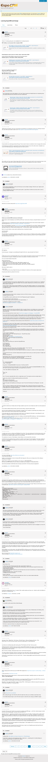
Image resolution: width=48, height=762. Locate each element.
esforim (8, 177)
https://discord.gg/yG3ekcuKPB (21, 203)
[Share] (45, 36)
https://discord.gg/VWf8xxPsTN (15, 166)
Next (45, 746)
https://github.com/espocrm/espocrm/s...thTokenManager (19, 736)
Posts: (6, 36)
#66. (44, 291)
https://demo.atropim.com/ (15, 553)
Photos (16, 25)
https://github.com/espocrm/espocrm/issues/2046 (19, 46)
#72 (45, 588)
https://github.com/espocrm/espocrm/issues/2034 (19, 77)
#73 (45, 638)
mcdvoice (14, 591)
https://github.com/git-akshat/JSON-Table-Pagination (28, 129)
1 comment (7, 87)
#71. (44, 561)
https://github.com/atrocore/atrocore (15, 554)
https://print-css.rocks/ (13, 673)
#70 (45, 478)
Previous (12, 746)
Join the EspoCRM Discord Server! (15, 165)
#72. (44, 600)
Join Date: (6, 35)
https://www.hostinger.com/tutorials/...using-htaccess (20, 223)
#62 (45, 126)
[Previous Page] (34, 28)
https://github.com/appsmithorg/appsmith (17, 151)
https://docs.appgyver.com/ (9, 417)
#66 (45, 248)
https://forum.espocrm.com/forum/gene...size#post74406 (19, 484)
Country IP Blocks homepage (20, 225)
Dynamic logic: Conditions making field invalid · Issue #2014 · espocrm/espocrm (25, 107)
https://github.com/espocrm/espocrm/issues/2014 (20, 108)
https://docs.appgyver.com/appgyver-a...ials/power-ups (12, 418)
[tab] (3, 25)
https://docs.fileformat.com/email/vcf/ (17, 455)
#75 (45, 709)
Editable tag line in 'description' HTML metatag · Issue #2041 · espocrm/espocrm (24, 60)
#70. (44, 507)
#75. (44, 733)
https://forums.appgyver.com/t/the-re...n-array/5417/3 (13, 302)
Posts (3, 25)
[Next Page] (37, 28)
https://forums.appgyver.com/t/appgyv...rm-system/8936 (29, 313)
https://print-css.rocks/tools (11, 692)
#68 (45, 431)
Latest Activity (9, 25)
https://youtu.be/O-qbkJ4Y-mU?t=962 (10, 325)
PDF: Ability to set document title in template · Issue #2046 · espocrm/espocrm (23, 45)
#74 (45, 668)
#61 (45, 39)
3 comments (7, 276)
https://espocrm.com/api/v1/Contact (15, 336)
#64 (45, 201)
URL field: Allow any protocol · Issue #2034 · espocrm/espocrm (20, 76)
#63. (44, 183)
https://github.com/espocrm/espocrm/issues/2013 (20, 98)
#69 (45, 453)
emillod (5, 174)
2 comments (7, 504)
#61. (44, 90)
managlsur (9, 593)
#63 (45, 142)
